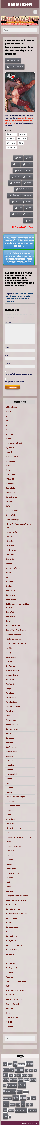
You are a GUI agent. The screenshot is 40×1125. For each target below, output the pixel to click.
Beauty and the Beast (14, 443)
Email (7, 355)
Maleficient (10, 684)
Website (7, 364)
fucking (28, 176)
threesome (11, 1110)
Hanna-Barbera (11, 599)
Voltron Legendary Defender (16, 981)
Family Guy (10, 554)
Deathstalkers (11, 488)
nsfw (16, 201)
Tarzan (8, 887)
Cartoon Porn (14, 60)
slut (31, 1104)
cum (30, 170)
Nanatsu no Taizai (12, 724)
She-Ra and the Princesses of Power (19, 837)
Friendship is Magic (13, 568)
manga (19, 1092)
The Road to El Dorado (14, 945)
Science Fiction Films (13, 828)
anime (10, 1064)
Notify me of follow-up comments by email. (18, 374)
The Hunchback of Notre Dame (17, 914)
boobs (5, 1070)
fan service (24, 1075)
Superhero (10, 878)
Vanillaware (10, 972)
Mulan (8, 715)
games (26, 1080)
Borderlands (10, 461)
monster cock (7, 1098)
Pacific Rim (9, 760)
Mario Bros (10, 693)
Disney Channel (11, 497)
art (30, 158)
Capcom (9, 470)
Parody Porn (10, 765)
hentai (29, 183)
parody (33, 1098)
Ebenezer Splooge (12, 519)
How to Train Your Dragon (16, 630)
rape (18, 1104)
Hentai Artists (11, 616)
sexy (27, 1105)
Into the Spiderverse (13, 634)
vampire (28, 214)
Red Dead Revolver (13, 806)
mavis (29, 195)
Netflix (8, 733)
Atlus (8, 429)
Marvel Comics (11, 697)
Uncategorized (11, 968)
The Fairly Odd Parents (14, 909)
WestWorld (10, 995)
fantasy (30, 1075)
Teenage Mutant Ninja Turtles (17, 896)
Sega (7, 833)
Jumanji (8, 652)
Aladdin (8, 411)
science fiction (11, 819)
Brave (8, 465)
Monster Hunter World (14, 706)
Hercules (9, 621)
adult (5, 1064)
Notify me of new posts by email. (15, 382)
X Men (8, 1013)
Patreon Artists (12, 774)
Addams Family (11, 407)
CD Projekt (10, 479)
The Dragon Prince (12, 905)
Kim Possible (10, 666)
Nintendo (9, 742)
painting (28, 201)
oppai (23, 1097)
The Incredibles (11, 918)
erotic (17, 176)
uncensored (21, 1110)
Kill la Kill (9, 661)
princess (12, 1104)
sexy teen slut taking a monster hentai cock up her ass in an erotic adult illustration (19, 120)
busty (12, 1070)
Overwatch (10, 756)
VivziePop (9, 977)
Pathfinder (10, 769)
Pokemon (9, 787)
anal (20, 158)
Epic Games (10, 545)
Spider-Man (10, 851)
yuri (10, 1116)
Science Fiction (11, 823)
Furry (8, 577)
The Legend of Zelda (13, 927)
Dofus (8, 506)
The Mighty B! (11, 941)
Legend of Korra (12, 675)
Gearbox (9, 586)
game (20, 1079)
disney (5, 1075)
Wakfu (8, 986)
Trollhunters (10, 963)
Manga (8, 688)
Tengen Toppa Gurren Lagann (16, 900)
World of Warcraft (12, 1004)
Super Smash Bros (12, 873)
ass (18, 164)
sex (30, 208)
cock (19, 170)
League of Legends (13, 670)
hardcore (17, 183)
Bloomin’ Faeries (12, 456)
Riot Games (10, 810)
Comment (8, 322)
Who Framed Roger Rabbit (16, 999)
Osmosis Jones (11, 751)
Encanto (9, 536)
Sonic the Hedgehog (13, 846)
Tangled (8, 882)
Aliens (8, 416)
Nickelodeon (10, 738)
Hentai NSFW (20, 4)
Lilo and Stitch (11, 679)
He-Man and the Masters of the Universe (17, 606)
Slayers (8, 842)
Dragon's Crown (12, 510)
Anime (8, 420)
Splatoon (9, 855)
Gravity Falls (10, 595)
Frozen (8, 572)
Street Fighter (11, 869)
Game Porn (10, 581)
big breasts (21, 1064)
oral (28, 1098)
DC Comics (10, 483)
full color (13, 1079)
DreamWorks (11, 515)
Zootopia (9, 1026)
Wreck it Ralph (11, 1008)
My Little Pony (11, 720)
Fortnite (9, 563)
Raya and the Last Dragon (15, 796)
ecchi (11, 1075)
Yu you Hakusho (12, 1017)
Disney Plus (10, 501)
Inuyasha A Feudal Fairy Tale (16, 643)
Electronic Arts (11, 532)
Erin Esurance (11, 550)
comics (31, 1070)
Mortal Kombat (11, 711)
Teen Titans (10, 891)
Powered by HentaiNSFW (29, 1123)
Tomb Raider (10, 959)
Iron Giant (9, 648)
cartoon (28, 164)
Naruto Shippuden (12, 729)
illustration (16, 195)
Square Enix (10, 860)
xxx (30, 220)
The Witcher (10, 954)
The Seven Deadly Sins (14, 950)
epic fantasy (10, 541)
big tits (29, 1063)
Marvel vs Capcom (12, 702)
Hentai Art (10, 612)
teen (16, 214)
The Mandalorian (12, 936)
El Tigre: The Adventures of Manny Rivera (18, 526)
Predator (9, 792)
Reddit (31, 227)
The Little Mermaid (12, 932)
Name (7, 347)
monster (25, 1092)
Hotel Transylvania (16, 66)
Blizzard (9, 452)
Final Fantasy (10, 559)
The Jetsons (10, 923)
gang (4, 1085)
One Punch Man (11, 747)
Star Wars (9, 864)
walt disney (32, 1110)
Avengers (9, 434)
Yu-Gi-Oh (9, 1022)
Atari (8, 425)
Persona (9, 779)
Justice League (11, 657)
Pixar (8, 783)
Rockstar (9, 815)
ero (14, 1075)
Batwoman (10, 438)
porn (20, 208)
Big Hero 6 (10, 447)
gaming (33, 1079)
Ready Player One (12, 801)
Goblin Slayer (10, 590)
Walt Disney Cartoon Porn (16, 990)
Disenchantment (12, 492)
